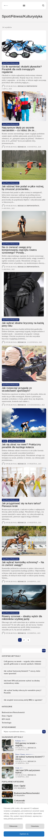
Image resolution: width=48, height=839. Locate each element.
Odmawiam (13, 826)
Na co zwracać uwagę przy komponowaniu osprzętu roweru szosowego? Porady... (19, 250)
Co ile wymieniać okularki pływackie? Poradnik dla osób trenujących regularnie (22, 69)
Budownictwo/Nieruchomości (13, 712)
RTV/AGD (6, 719)
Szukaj (44, 650)
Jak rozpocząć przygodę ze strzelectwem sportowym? (17, 389)
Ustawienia (35, 826)
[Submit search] (44, 731)
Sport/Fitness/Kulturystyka (10, 63)
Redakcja (22, 147)
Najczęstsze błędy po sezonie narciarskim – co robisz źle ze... (19, 129)
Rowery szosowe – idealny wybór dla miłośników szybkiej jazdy (22, 617)
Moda (4, 441)
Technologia (6, 723)
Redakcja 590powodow (27, 86)
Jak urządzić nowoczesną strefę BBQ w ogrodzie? (23, 700)
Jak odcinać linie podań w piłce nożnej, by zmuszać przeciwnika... (23, 187)
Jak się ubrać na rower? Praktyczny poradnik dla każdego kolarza (21, 446)
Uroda (17, 768)
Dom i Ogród (7, 716)
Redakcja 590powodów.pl (28, 206)
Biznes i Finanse (20, 754)
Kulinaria (18, 741)
